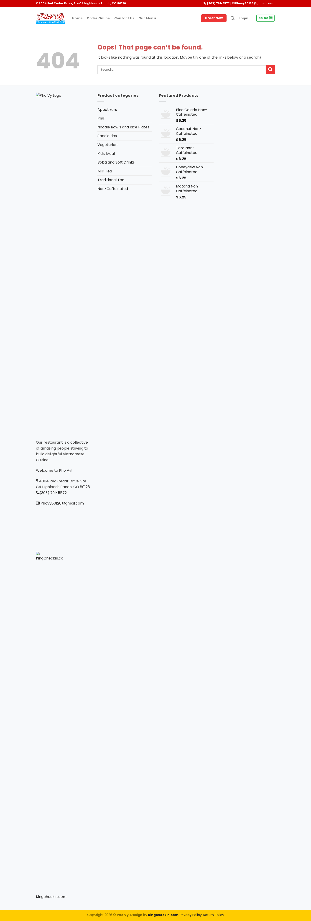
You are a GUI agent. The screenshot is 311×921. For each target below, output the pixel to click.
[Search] (233, 18)
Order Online (98, 18)
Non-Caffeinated (112, 188)
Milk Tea (104, 171)
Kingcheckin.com (51, 896)
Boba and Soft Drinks (116, 162)
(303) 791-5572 (218, 3)
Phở (101, 118)
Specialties (107, 135)
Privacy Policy (191, 915)
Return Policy (213, 915)
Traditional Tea (110, 179)
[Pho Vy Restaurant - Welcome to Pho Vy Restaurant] (50, 18)
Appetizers (107, 109)
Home (77, 18)
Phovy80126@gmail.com (254, 3)
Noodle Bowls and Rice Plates (123, 127)
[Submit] (270, 69)
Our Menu (147, 18)
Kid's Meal (106, 153)
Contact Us (124, 18)
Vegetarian (107, 144)
